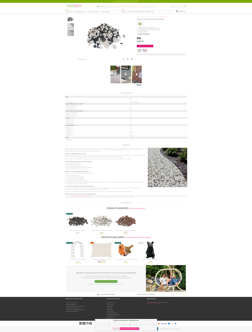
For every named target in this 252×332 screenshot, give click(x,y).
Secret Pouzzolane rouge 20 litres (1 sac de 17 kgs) (126, 231)
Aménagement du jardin (80, 11)
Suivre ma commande (71, 302)
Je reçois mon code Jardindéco (106, 281)
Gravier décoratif (163, 16)
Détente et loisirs (150, 11)
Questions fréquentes (71, 304)
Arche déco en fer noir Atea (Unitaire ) (77, 259)
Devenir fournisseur (111, 316)
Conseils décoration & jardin (113, 314)
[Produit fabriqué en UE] (139, 50)
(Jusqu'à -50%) (182, 11)
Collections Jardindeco (112, 313)
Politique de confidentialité (72, 311)
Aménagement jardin (142, 16)
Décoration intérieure (139, 11)
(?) (106, 324)
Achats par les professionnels (73, 307)
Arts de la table (129, 11)
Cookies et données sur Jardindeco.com (126, 320)
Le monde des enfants (105, 11)
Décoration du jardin (152, 16)
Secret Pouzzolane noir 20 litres (77, 230)
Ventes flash (109, 306)
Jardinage (90, 11)
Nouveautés (109, 309)
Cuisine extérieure (69, 11)
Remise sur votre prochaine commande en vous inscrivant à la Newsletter (106, 273)
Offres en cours (110, 304)
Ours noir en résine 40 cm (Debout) (150, 259)
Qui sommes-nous (111, 302)
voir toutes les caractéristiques (144, 33)
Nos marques (110, 311)
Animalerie (95, 11)
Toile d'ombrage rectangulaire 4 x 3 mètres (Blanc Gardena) (102, 260)
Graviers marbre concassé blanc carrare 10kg (101, 230)
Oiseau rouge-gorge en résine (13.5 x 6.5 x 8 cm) (126, 259)
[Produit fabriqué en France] (145, 50)
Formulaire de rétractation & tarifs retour (75, 306)
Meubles (123, 11)
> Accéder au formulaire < (153, 303)
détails (115, 321)
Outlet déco (109, 307)
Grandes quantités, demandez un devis (75, 309)
